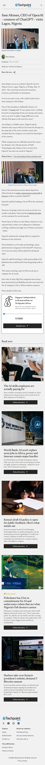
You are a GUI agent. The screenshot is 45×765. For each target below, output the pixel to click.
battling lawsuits (35, 213)
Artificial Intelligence (15, 67)
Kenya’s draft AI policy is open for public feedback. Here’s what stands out (22, 523)
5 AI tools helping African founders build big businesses (27, 156)
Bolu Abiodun (10, 57)
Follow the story (19, 402)
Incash (13, 110)
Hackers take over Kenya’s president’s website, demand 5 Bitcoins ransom (20, 678)
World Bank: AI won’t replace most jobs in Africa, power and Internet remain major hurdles (21, 453)
